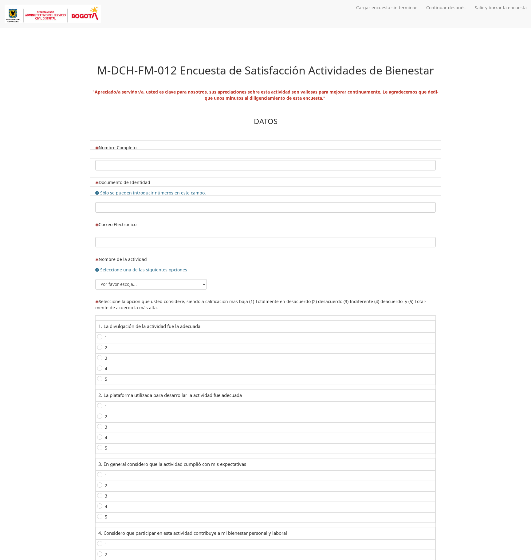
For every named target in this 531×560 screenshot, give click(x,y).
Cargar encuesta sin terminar (386, 7)
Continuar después (446, 7)
